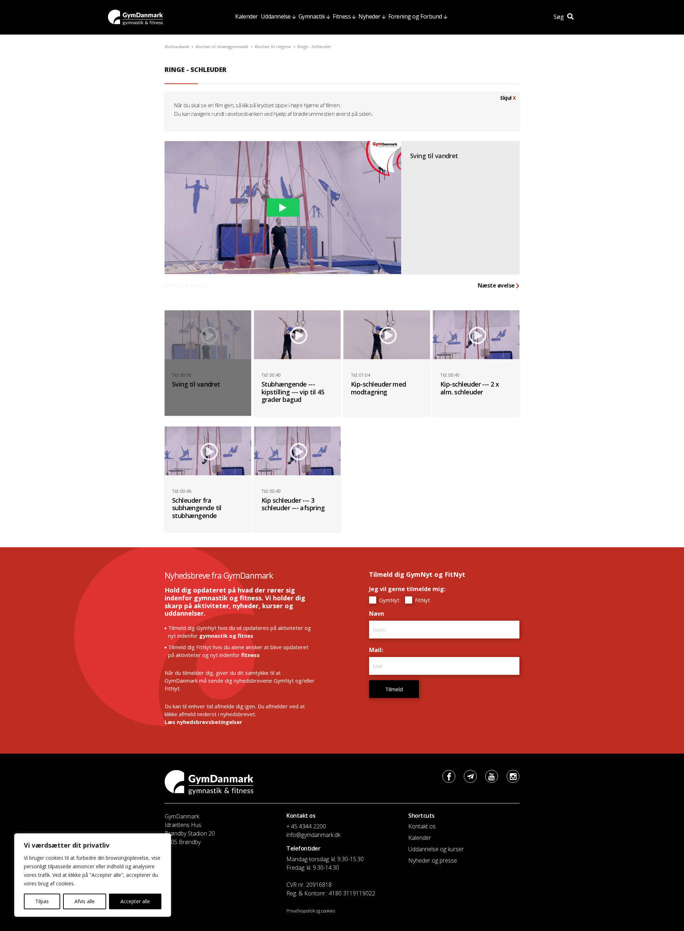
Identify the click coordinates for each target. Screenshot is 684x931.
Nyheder (369, 16)
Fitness (342, 16)
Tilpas (42, 901)
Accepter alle (135, 901)
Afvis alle (84, 901)
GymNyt (388, 600)
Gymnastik (312, 16)
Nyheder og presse (432, 860)
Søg (559, 17)
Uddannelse (276, 16)
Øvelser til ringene (273, 46)
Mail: (378, 650)
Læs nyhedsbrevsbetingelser (203, 721)
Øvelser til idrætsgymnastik (222, 46)
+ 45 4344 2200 (306, 826)
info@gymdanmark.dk (313, 835)
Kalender (246, 16)
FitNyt (422, 600)
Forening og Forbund (415, 16)
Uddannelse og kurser (436, 849)
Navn (378, 613)
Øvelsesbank (177, 46)
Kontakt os (422, 826)
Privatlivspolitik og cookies (310, 911)
